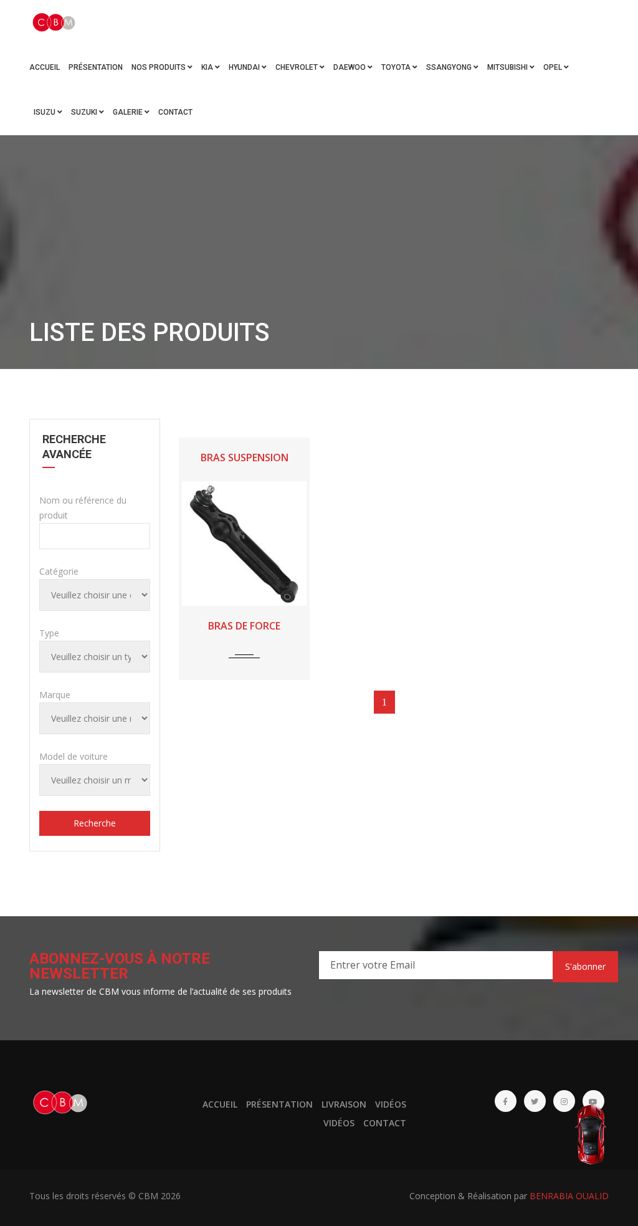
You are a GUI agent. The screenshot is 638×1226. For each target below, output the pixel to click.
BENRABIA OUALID (569, 1196)
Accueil (44, 67)
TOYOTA (396, 67)
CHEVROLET (297, 67)
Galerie (129, 112)
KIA (208, 67)
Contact (175, 112)
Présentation (96, 67)
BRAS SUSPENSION (244, 457)
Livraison (343, 1104)
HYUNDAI (245, 67)
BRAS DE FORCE (244, 626)
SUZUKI (85, 112)
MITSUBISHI (508, 67)
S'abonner (585, 966)
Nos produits (159, 67)
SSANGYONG (450, 67)
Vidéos (390, 1104)
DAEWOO (350, 67)
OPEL (553, 67)
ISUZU (45, 112)
